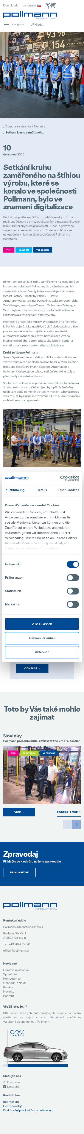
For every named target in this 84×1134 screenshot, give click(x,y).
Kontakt (8, 995)
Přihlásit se (19, 872)
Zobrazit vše (67, 812)
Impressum (11, 1101)
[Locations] (50, 5)
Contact (30, 668)
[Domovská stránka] (30, 15)
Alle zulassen (42, 624)
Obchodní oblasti (14, 983)
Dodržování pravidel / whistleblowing (28, 1110)
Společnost (11, 974)
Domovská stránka (16, 970)
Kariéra (8, 987)
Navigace (6, 24)
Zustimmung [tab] (15, 490)
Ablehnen (42, 652)
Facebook (13, 1082)
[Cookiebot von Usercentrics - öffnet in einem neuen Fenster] (60, 478)
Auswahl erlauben (42, 638)
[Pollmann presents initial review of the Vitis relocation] (42, 775)
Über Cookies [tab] (68, 490)
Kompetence (12, 978)
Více (17, 812)
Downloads (10, 5)
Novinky (8, 991)
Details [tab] (41, 490)
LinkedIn (12, 1086)
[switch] (73, 577)
